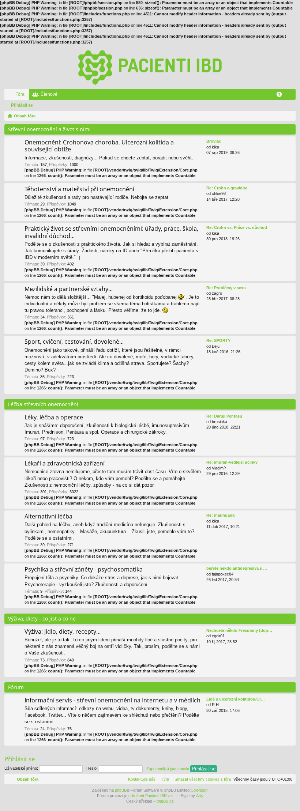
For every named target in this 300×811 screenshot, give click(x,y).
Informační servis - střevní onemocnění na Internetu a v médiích (112, 700)
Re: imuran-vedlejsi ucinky (232, 462)
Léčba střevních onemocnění (43, 404)
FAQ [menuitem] (281, 96)
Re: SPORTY (218, 340)
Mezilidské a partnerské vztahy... (69, 289)
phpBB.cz (165, 801)
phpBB (121, 790)
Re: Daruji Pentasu (224, 416)
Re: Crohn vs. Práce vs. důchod (236, 227)
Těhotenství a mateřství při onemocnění (79, 189)
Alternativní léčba (48, 516)
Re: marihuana (220, 515)
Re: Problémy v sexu (226, 288)
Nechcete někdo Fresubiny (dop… (239, 630)
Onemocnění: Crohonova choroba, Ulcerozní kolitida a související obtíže (99, 146)
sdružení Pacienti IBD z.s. (151, 795)
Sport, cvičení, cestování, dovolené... (74, 342)
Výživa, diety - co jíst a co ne (42, 618)
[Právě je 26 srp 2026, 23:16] (288, 116)
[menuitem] (201, 779)
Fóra (20, 94)
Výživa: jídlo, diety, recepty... (63, 631)
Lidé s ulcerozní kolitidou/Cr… (235, 699)
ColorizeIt (199, 790)
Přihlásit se (22, 105)
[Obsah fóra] (150, 67)
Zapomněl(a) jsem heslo (167, 768)
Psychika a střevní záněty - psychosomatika (84, 569)
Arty (199, 795)
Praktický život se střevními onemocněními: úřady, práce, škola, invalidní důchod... (111, 232)
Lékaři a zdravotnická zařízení (65, 463)
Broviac (213, 141)
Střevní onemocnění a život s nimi (49, 129)
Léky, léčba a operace (54, 417)
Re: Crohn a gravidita (226, 188)
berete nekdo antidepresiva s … (236, 568)
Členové (49, 94)
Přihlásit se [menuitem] (292, 96)
